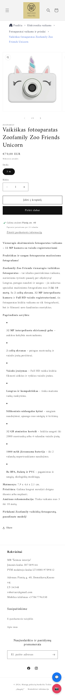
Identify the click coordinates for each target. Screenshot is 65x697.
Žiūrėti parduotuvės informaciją (24, 232)
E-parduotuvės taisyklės (20, 619)
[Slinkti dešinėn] (40, 118)
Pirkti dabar (32, 210)
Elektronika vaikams (39, 25)
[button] (7, 10)
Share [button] (9, 527)
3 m (8, 171)
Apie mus (12, 627)
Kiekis (6, 180)
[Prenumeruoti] (54, 654)
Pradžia (17, 25)
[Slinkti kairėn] (25, 118)
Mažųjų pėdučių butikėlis (33, 684)
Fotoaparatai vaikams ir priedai (27, 31)
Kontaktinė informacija (38, 689)
